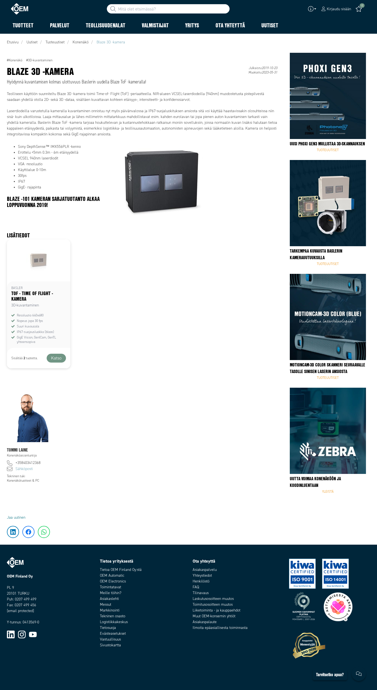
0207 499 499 (25, 599)
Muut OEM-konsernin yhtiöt (214, 616)
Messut (105, 604)
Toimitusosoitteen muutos (213, 604)
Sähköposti (24, 468)
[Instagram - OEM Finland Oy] (22, 634)
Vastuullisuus (110, 639)
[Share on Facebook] (13, 76)
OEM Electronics (113, 581)
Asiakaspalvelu (205, 569)
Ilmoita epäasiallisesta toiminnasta (220, 627)
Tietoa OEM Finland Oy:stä (121, 569)
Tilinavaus (201, 593)
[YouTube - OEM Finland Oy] (33, 634)
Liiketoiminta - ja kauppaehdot (216, 610)
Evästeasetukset (113, 633)
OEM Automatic (112, 575)
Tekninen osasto (112, 616)
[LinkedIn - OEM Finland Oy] (11, 634)
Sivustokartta (110, 645)
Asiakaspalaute (205, 622)
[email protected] (20, 610)
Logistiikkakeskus (114, 622)
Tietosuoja (108, 627)
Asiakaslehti (109, 598)
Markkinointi (110, 610)
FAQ (196, 587)
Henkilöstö (201, 581)
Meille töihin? (110, 593)
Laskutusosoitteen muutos (213, 598)
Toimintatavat (110, 587)
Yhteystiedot (202, 575)
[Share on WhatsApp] (13, 92)
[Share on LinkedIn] (13, 59)
